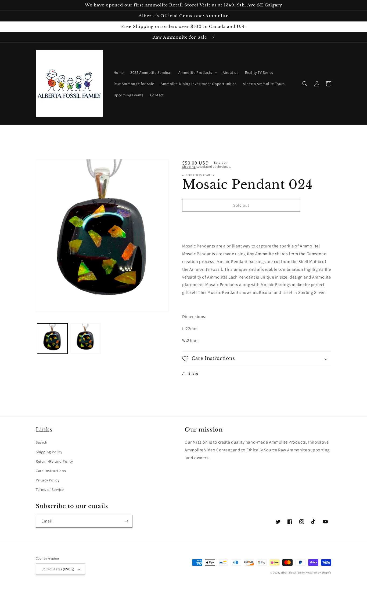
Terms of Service (50, 489)
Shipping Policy (49, 452)
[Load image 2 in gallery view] (85, 338)
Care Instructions (51, 470)
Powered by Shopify (318, 572)
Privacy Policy (47, 480)
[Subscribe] (126, 521)
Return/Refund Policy (54, 461)
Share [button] (193, 373)
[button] (197, 72)
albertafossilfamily (292, 572)
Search (42, 442)
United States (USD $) (57, 569)
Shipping (189, 167)
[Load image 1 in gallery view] (52, 338)
